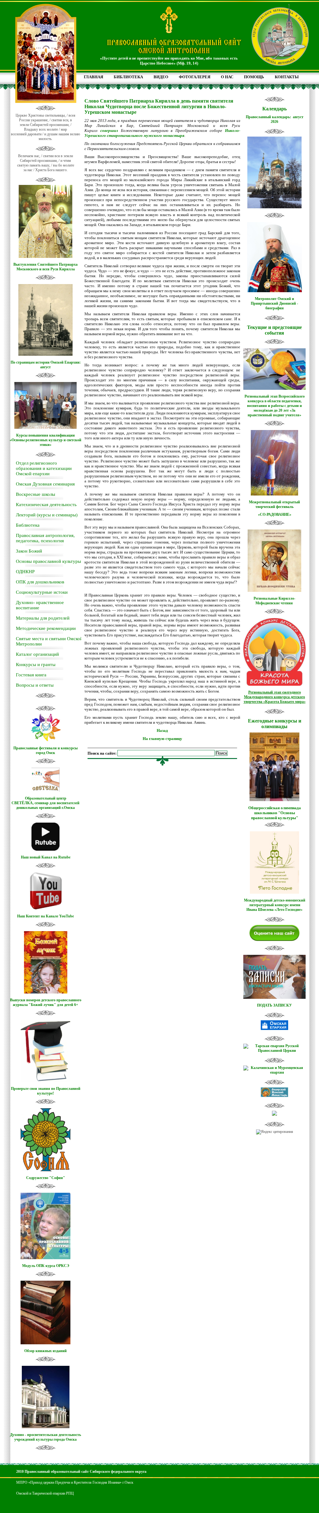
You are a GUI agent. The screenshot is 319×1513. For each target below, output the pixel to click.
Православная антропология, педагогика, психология (45, 538)
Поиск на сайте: (102, 753)
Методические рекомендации (46, 628)
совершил (109, 130)
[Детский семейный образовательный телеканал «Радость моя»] (274, 1114)
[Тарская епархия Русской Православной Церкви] (274, 1050)
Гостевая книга (31, 674)
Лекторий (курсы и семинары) (47, 514)
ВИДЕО (161, 77)
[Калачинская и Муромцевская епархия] (274, 1072)
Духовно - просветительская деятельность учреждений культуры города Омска (45, 1437)
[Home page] (174, 54)
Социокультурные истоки (42, 592)
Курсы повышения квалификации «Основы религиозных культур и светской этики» (45, 440)
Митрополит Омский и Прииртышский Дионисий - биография (274, 303)
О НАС (227, 77)
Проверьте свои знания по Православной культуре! (45, 1090)
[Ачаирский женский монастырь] (274, 1096)
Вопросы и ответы (35, 685)
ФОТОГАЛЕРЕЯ (194, 77)
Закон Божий (29, 551)
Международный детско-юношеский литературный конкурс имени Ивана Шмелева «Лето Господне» (274, 905)
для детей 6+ (67, 1005)
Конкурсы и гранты (35, 664)
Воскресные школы (35, 494)
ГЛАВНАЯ (93, 77)
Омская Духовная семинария (45, 483)
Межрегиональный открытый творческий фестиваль (274, 504)
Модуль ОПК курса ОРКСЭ (45, 1266)
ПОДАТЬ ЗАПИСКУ (274, 1005)
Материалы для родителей (42, 618)
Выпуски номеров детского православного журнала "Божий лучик (45, 1002)
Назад (162, 730)
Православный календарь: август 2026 (274, 119)
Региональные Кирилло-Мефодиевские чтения (274, 600)
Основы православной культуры (48, 561)
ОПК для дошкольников (40, 581)
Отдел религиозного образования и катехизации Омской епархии (44, 468)
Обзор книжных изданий (45, 1351)
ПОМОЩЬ (254, 77)
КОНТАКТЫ (287, 77)
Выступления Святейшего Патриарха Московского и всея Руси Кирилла (45, 266)
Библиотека (28, 525)
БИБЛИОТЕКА (128, 77)
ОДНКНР (25, 571)
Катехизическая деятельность (46, 504)
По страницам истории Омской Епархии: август (46, 364)
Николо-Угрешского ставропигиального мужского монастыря (162, 133)
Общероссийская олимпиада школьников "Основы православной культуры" (274, 812)
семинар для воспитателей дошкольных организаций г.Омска (47, 805)
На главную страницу (162, 738)
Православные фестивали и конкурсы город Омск (45, 750)
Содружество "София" (45, 1178)
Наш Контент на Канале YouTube (45, 916)
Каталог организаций (37, 654)
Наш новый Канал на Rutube (45, 857)
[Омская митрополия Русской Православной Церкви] (274, 1029)
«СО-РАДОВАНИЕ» (274, 514)
